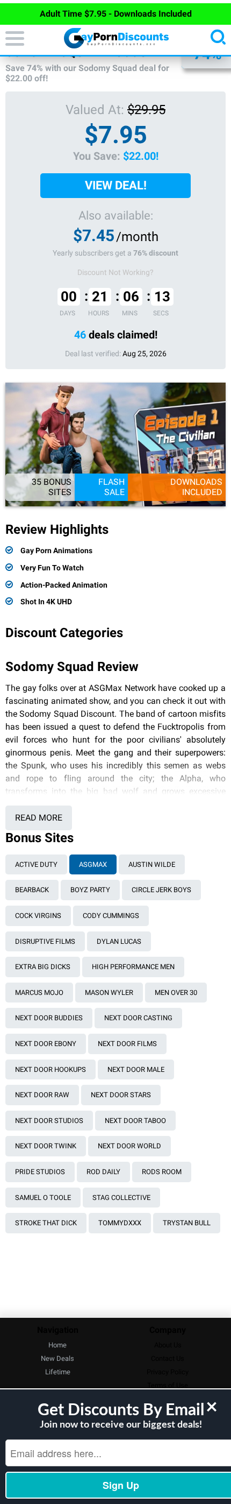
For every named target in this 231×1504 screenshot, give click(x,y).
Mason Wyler (109, 992)
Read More (38, 818)
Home (57, 1345)
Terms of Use (167, 1385)
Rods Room (162, 1172)
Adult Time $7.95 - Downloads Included (116, 14)
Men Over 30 (176, 992)
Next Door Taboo (135, 1121)
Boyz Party (90, 890)
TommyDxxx (119, 1223)
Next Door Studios (49, 1121)
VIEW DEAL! (116, 185)
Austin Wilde (151, 864)
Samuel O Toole (43, 1198)
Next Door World (129, 1146)
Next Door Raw (42, 1095)
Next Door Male (135, 1069)
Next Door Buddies (49, 1018)
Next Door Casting (138, 1018)
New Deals (57, 1358)
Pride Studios (40, 1172)
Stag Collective (121, 1198)
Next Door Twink (45, 1146)
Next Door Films (127, 1044)
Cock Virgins (38, 916)
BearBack (32, 890)
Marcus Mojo (39, 992)
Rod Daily (103, 1172)
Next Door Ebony (45, 1044)
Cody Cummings (111, 916)
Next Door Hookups (50, 1069)
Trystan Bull (187, 1223)
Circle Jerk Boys (161, 890)
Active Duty (36, 864)
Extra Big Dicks (42, 967)
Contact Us (167, 1358)
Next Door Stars (121, 1095)
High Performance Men (133, 967)
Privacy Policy (168, 1372)
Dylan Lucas (119, 941)
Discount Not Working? (115, 272)
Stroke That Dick (46, 1223)
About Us (168, 1345)
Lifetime (57, 1372)
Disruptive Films (45, 941)
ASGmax (93, 864)
